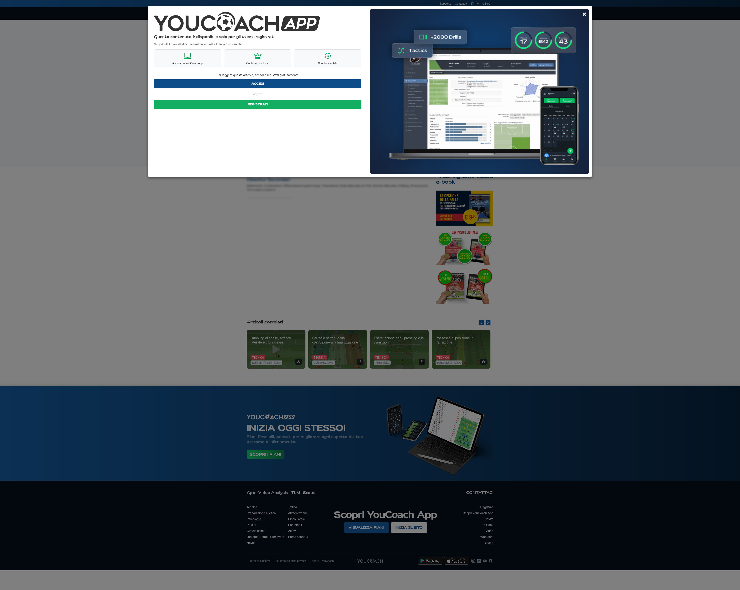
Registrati (258, 104)
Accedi (257, 84)
